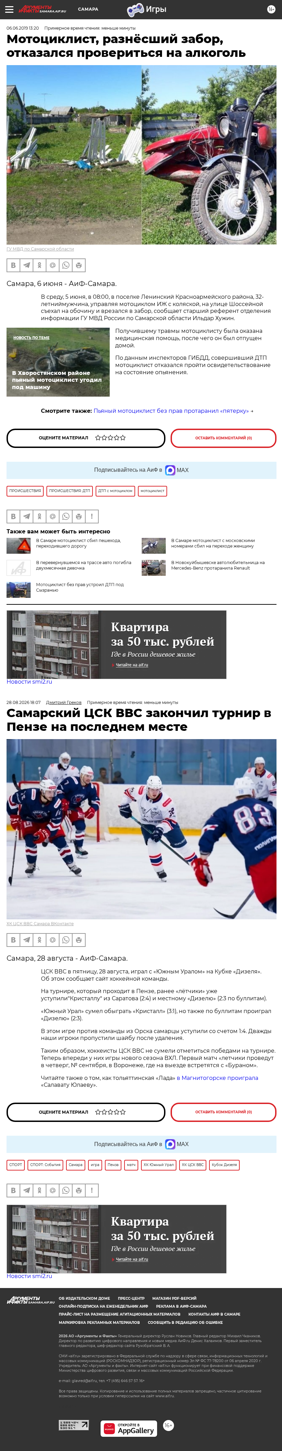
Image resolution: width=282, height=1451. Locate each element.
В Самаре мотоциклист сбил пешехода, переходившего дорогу (78, 543)
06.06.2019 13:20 (23, 28)
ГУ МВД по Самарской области (40, 249)
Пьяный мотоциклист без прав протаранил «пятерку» (171, 411)
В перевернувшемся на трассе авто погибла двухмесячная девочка (83, 565)
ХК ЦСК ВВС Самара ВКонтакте (40, 923)
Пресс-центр (131, 1298)
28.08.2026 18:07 (24, 702)
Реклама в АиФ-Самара (181, 1306)
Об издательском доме (84, 1298)
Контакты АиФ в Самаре (214, 1314)
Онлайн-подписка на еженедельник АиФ (103, 1306)
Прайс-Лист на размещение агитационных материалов (120, 1314)
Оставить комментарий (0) (223, 438)
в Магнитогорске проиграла (217, 1078)
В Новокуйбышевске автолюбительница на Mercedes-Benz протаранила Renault (218, 565)
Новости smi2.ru (29, 681)
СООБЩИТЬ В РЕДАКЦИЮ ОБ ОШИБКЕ (185, 1322)
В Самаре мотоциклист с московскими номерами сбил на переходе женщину (213, 543)
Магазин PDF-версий (174, 1298)
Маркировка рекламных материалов (99, 1322)
